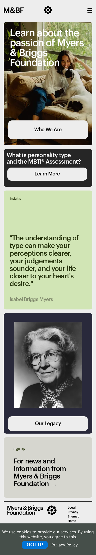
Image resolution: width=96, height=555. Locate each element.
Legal (72, 507)
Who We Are (48, 129)
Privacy (73, 512)
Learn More (47, 174)
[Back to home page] (33, 514)
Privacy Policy (64, 544)
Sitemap (74, 516)
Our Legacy (48, 423)
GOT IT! (35, 544)
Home (72, 520)
